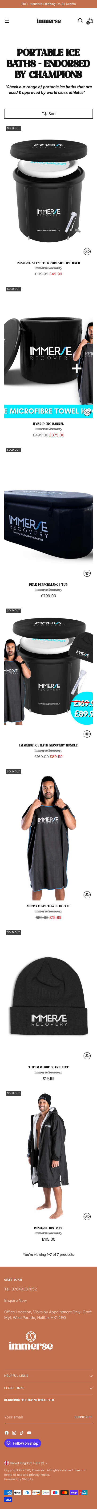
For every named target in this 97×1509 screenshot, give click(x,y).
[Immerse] (48, 20)
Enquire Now (15, 1300)
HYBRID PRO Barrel (48, 424)
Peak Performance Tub (48, 584)
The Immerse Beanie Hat (48, 1067)
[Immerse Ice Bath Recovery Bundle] (48, 673)
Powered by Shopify (18, 1479)
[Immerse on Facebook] (7, 1432)
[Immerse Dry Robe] (48, 1155)
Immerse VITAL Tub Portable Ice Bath (48, 263)
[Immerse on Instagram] (14, 1432)
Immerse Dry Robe (48, 1228)
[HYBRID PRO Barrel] (48, 351)
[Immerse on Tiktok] (22, 1432)
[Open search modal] (80, 20)
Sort (52, 113)
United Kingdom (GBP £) (27, 1463)
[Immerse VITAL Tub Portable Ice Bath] (48, 190)
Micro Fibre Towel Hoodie (48, 906)
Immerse (38, 1470)
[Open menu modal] (7, 20)
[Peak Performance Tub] (48, 512)
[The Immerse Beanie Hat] (48, 995)
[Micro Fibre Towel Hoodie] (48, 833)
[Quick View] (87, 251)
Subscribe (84, 1417)
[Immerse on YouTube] (29, 1432)
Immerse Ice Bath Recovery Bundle (48, 745)
